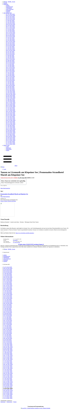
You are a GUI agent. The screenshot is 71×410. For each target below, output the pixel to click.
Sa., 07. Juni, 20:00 (10, 21)
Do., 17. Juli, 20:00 (10, 71)
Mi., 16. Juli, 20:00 (10, 70)
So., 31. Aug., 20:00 (10, 127)
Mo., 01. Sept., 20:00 (10, 129)
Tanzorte (5, 3)
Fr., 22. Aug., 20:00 (10, 116)
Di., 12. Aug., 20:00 (10, 104)
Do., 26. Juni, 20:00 (10, 45)
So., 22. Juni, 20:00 (10, 40)
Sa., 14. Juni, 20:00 (10, 30)
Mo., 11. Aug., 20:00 (10, 102)
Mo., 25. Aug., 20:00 (10, 120)
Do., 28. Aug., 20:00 (10, 124)
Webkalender (9, 8)
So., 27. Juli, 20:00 (10, 84)
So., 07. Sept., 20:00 (10, 135)
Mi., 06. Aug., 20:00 (10, 96)
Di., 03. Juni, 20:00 (10, 16)
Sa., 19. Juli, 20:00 (10, 74)
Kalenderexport (9, 6)
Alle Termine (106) (7, 13)
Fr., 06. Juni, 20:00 (10, 20)
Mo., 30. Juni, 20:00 (10, 50)
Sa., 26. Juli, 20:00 (10, 82)
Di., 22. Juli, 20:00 (10, 78)
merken (7, 5)
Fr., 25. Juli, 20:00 (10, 81)
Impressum (8, 147)
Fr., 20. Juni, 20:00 (10, 38)
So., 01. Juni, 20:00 (10, 14)
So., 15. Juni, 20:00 (10, 31)
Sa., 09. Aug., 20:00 (10, 100)
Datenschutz (9, 149)
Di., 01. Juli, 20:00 (10, 51)
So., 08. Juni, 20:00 (10, 23)
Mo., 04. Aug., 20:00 (10, 94)
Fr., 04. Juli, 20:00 (10, 55)
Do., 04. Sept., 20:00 (10, 132)
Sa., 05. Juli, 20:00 (10, 56)
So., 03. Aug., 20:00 (10, 92)
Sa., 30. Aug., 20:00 (10, 126)
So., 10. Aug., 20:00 (10, 101)
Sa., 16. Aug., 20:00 (10, 109)
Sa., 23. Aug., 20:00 (10, 117)
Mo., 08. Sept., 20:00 (10, 136)
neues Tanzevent (9, 9)
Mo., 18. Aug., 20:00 (10, 111)
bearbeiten (8, 10)
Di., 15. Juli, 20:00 (10, 69)
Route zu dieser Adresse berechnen (8, 201)
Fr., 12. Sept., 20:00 (10, 141)
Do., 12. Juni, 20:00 (10, 28)
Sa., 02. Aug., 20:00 (10, 91)
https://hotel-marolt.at (5, 196)
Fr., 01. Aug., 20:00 (10, 90)
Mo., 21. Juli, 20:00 (10, 76)
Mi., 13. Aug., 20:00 (10, 105)
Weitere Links (6, 145)
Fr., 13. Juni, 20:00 (10, 29)
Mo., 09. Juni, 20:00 (10, 24)
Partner (7, 150)
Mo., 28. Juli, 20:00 (10, 85)
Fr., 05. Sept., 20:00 (10, 134)
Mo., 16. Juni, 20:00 (10, 33)
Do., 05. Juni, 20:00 (10, 19)
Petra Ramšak (15, 240)
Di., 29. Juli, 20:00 (10, 86)
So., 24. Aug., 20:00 (10, 119)
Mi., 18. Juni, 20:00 (10, 35)
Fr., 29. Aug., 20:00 (10, 125)
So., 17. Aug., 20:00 (10, 110)
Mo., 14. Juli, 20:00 (10, 68)
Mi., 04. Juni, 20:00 (10, 18)
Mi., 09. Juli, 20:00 (10, 61)
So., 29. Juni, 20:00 (10, 49)
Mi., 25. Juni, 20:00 (10, 44)
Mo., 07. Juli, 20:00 (10, 59)
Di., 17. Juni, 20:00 (10, 34)
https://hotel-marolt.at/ (5, 188)
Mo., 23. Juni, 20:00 (10, 41)
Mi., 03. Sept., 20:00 (10, 131)
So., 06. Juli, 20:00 (10, 58)
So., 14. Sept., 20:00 (10, 144)
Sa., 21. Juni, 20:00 (10, 39)
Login (7, 146)
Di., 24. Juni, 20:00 (10, 43)
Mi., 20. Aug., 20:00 (10, 114)
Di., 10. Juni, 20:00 (10, 25)
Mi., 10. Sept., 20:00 (10, 139)
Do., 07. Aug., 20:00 (10, 97)
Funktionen (5, 4)
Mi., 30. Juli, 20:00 (10, 87)
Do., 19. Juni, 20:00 (10, 36)
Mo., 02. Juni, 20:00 (10, 15)
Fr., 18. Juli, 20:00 (10, 73)
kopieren (8, 11)
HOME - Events (11, 249)
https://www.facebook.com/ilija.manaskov (25, 233)
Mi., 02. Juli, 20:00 (10, 53)
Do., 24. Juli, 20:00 (10, 80)
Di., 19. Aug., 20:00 (10, 112)
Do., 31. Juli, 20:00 (10, 89)
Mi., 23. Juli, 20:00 (10, 79)
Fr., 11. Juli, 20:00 (10, 64)
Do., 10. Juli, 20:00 (10, 63)
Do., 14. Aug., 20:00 (10, 106)
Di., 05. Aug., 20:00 (10, 95)
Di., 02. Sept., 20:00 (10, 130)
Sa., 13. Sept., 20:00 (10, 142)
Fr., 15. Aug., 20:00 (10, 107)
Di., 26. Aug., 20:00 (10, 121)
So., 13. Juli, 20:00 (10, 66)
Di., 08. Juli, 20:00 (10, 60)
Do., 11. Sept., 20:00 (10, 140)
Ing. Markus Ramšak (16, 242)
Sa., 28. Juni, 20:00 (10, 48)
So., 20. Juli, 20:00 (10, 75)
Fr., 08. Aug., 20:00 (10, 99)
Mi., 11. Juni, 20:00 (10, 26)
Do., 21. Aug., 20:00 (10, 115)
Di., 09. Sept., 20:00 (10, 137)
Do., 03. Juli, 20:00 (10, 54)
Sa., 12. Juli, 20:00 (10, 65)
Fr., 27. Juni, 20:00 (10, 46)
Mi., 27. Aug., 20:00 (10, 122)
